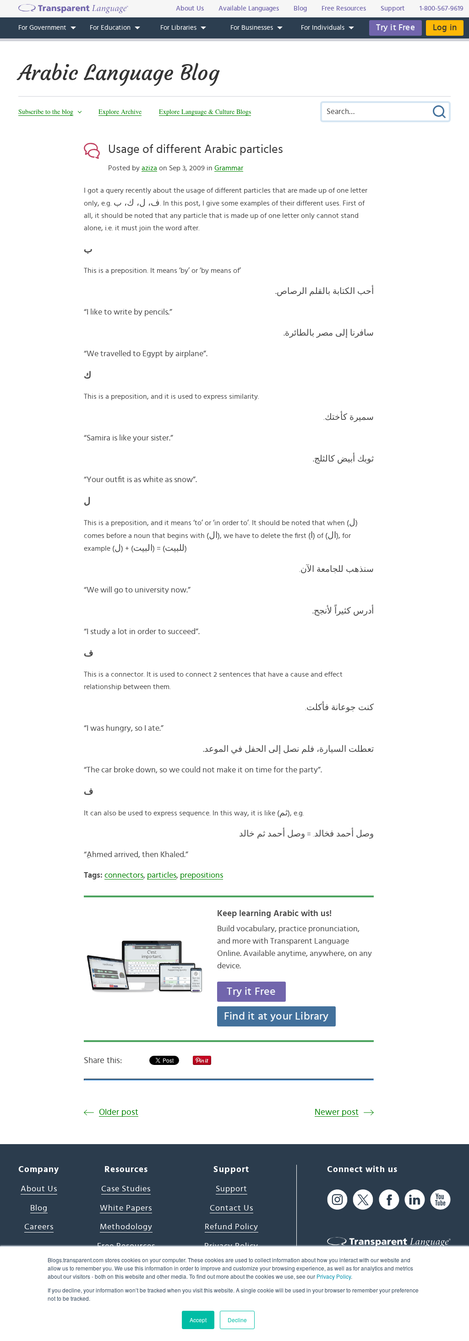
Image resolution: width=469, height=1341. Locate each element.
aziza (149, 168)
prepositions (201, 875)
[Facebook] (389, 1199)
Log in (445, 27)
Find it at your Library (276, 1016)
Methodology (126, 1227)
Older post (118, 1112)
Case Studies (126, 1189)
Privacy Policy (333, 1276)
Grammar (228, 168)
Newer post (337, 1112)
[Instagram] (337, 1199)
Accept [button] (198, 1320)
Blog (39, 1208)
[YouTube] (440, 1199)
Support (231, 1189)
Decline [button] (237, 1320)
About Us (39, 1189)
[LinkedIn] (414, 1199)
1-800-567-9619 (442, 8)
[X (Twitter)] (363, 1199)
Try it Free (395, 27)
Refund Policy (231, 1227)
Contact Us (231, 1208)
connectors (123, 875)
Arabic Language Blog (118, 73)
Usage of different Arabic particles (195, 149)
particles (161, 875)
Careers (39, 1227)
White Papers (126, 1208)
